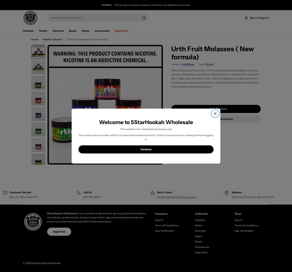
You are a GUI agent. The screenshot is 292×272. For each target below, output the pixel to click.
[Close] (215, 113)
